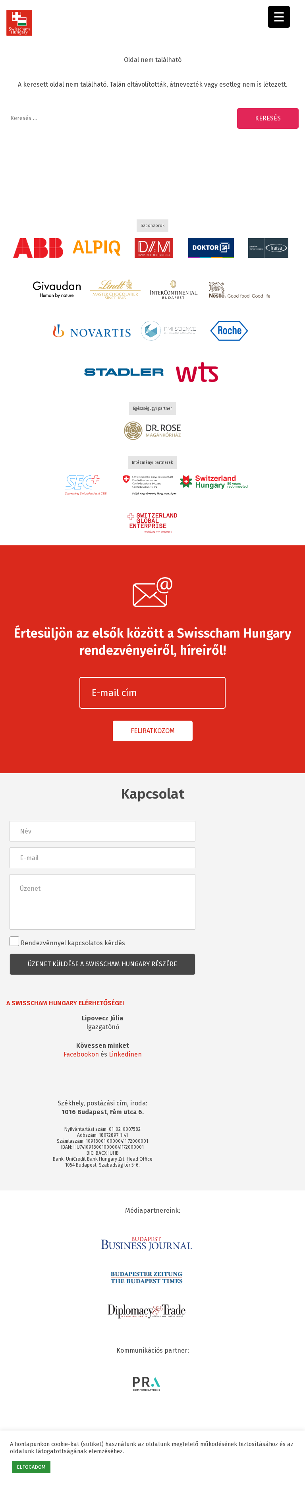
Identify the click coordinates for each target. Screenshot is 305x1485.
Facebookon (81, 1054)
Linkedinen (125, 1054)
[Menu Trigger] (279, 17)
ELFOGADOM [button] (31, 1467)
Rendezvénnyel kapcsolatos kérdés (72, 943)
